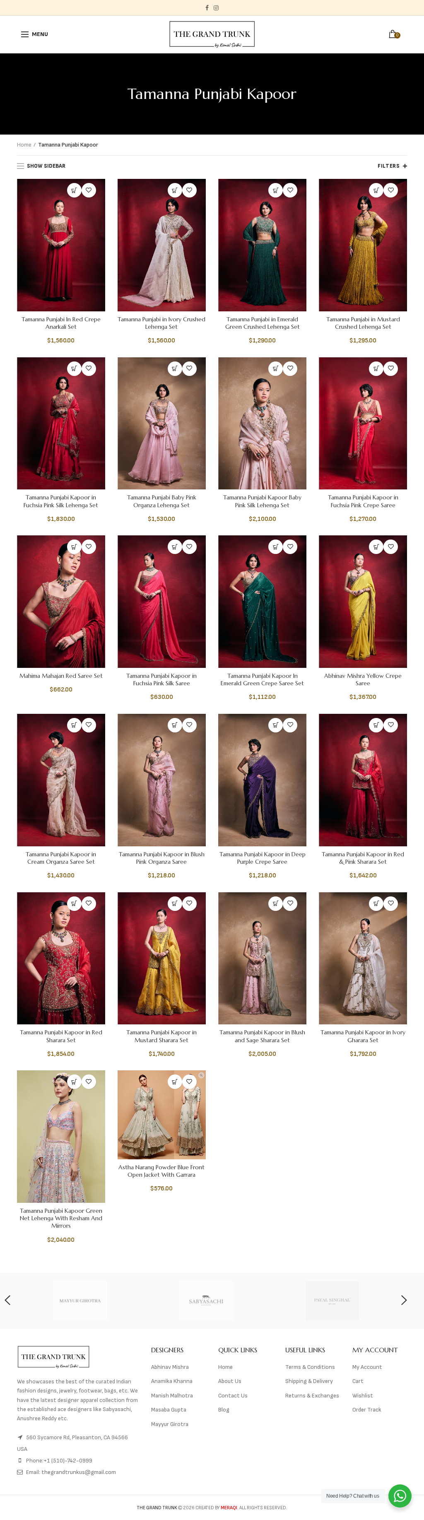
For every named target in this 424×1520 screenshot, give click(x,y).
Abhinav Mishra (170, 1367)
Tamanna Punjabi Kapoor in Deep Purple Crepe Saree (262, 857)
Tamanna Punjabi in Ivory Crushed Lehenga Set (161, 323)
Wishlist (362, 1395)
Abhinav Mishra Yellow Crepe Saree (363, 679)
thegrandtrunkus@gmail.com (78, 1472)
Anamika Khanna (172, 1381)
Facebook (207, 7)
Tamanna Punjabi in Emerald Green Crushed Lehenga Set (262, 323)
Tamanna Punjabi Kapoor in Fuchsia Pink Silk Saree (161, 679)
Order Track (366, 1409)
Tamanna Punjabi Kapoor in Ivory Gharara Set (362, 1036)
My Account (367, 1367)
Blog (223, 1409)
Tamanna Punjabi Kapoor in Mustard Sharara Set (161, 1036)
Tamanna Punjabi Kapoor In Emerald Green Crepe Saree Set (262, 679)
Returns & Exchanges (312, 1395)
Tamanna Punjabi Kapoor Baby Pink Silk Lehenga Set (262, 501)
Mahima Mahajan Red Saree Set (61, 675)
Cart (358, 1381)
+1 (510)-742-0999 (67, 1460)
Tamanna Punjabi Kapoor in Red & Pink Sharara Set (363, 857)
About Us (229, 1381)
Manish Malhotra (172, 1395)
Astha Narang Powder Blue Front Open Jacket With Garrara (161, 1170)
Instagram (216, 7)
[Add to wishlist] (89, 190)
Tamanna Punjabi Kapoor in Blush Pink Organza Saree (162, 857)
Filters (389, 166)
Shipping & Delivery (309, 1381)
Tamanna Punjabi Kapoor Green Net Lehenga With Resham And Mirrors (61, 1218)
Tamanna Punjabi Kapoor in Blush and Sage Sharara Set (262, 1036)
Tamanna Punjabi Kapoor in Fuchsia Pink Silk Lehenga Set (61, 501)
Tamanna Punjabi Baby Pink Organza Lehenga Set (161, 501)
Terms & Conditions (310, 1367)
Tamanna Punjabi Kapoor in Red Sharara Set (61, 1036)
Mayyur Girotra (169, 1424)
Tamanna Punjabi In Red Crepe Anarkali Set (61, 323)
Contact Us (233, 1395)
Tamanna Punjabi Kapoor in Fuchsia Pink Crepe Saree (363, 501)
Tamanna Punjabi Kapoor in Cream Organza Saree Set (61, 857)
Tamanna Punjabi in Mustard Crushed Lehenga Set (363, 323)
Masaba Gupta (168, 1409)
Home (24, 144)
